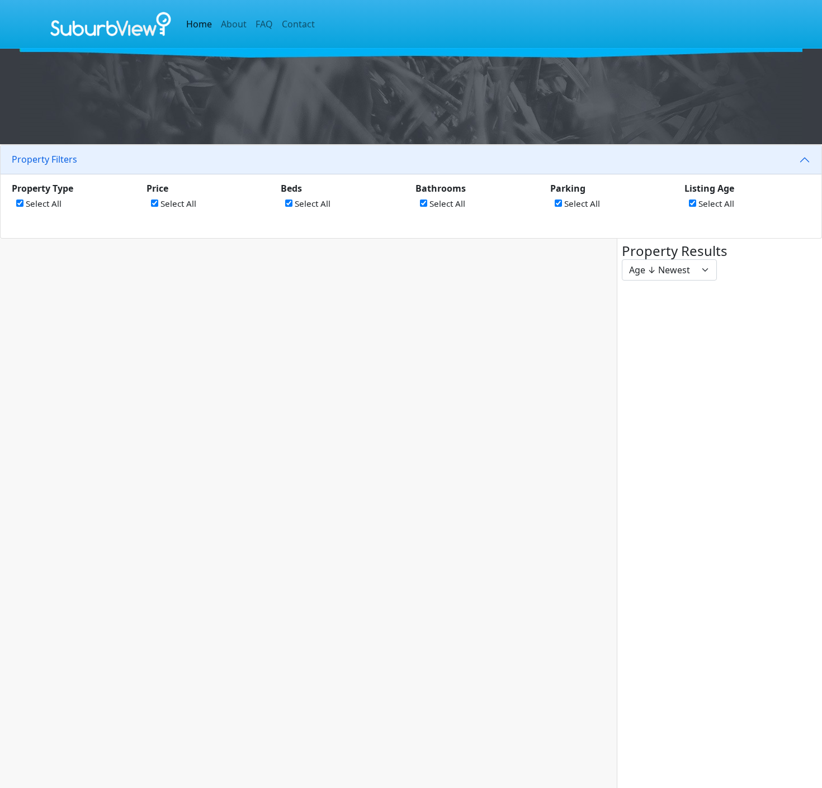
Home (199, 24)
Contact (298, 24)
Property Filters (44, 159)
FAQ (264, 24)
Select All (42, 203)
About (234, 24)
